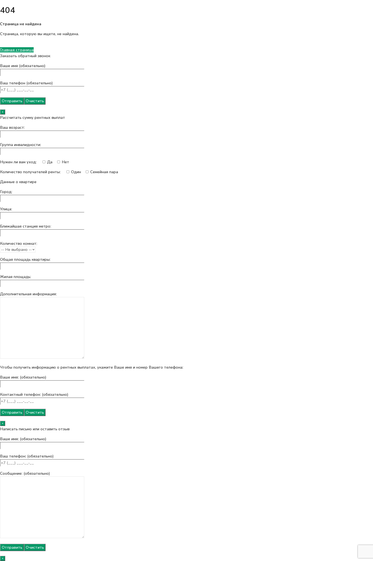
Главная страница (17, 49)
